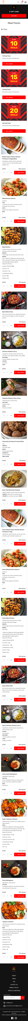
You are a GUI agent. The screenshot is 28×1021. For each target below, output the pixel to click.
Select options (9, 63)
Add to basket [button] (20, 172)
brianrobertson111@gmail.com (14, 1005)
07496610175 (9, 1002)
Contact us (14, 984)
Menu (14, 978)
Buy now (14, 15)
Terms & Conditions (14, 990)
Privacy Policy (14, 987)
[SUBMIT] (22, 998)
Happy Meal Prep (22, 1014)
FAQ (14, 981)
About (14, 975)
